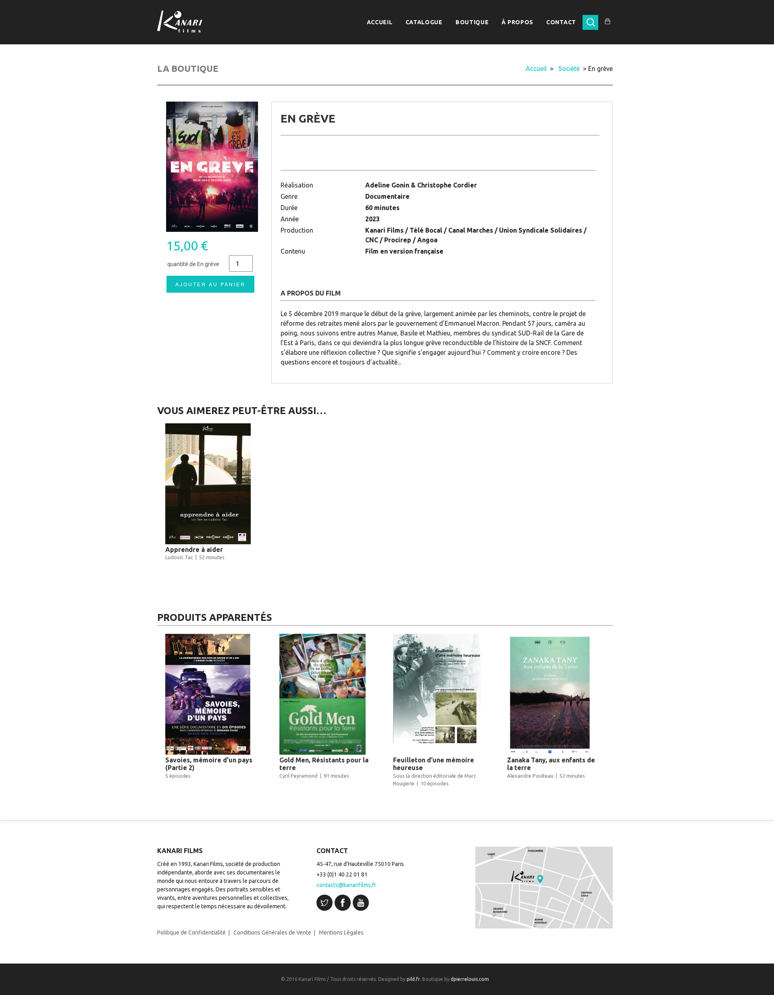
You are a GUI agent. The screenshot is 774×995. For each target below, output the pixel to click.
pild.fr (413, 979)
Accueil (536, 68)
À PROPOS (517, 22)
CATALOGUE (424, 22)
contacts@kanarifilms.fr (346, 885)
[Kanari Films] (179, 21)
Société (569, 68)
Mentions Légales (341, 932)
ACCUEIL (380, 22)
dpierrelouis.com (470, 979)
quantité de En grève (193, 264)
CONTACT (561, 22)
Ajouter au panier (210, 284)
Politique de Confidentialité (191, 932)
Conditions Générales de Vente (272, 932)
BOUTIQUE (472, 22)
